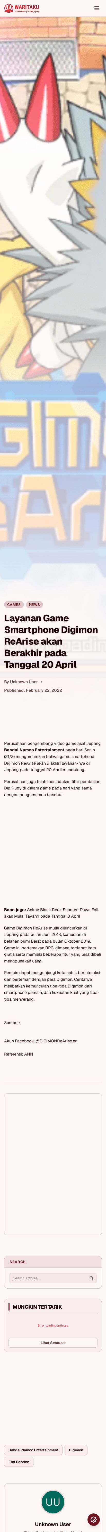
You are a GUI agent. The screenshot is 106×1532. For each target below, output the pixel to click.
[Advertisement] (42, 1394)
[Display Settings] (93, 1519)
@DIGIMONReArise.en (56, 1041)
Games (14, 604)
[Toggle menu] (97, 8)
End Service (18, 1462)
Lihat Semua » (53, 1342)
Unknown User (24, 682)
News (34, 604)
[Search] (91, 1278)
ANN (28, 1054)
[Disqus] (53, 1164)
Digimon (76, 1450)
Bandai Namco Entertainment (33, 1450)
